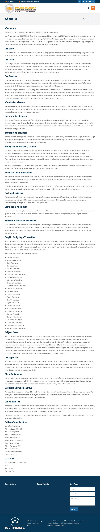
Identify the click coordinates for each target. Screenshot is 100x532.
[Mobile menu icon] (93, 8)
